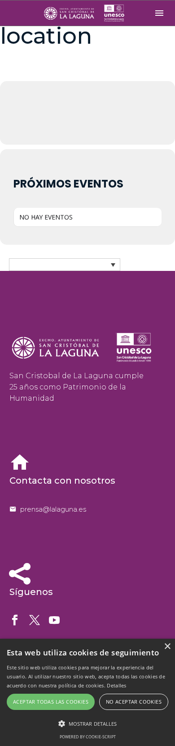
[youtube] (54, 620)
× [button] (167, 646)
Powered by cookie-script (88, 737)
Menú (159, 13)
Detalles (116, 685)
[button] (87, 723)
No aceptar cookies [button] (134, 701)
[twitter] (34, 620)
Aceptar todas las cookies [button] (50, 701)
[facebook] (14, 620)
